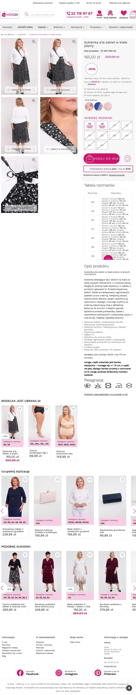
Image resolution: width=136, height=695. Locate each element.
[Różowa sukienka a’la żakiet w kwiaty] (107, 106)
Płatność (40, 648)
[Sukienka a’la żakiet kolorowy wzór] (98, 106)
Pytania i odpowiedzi (45, 650)
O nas (4, 642)
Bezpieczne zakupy (44, 653)
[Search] (27, 14)
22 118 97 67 (82, 13)
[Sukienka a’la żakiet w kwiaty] (89, 106)
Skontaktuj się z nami (12, 653)
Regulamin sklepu (10, 648)
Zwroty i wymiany (44, 645)
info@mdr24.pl (110, 666)
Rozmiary (6, 645)
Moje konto (75, 642)
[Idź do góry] (129, 688)
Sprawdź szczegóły (117, 175)
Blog (4, 656)
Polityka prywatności (11, 650)
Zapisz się (92, 84)
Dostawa (40, 642)
